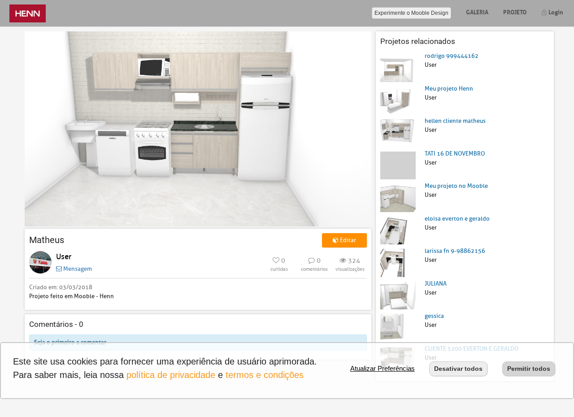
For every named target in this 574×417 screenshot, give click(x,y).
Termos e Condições (265, 375)
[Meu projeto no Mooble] (398, 197)
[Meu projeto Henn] (398, 100)
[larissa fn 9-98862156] (398, 262)
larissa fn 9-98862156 (455, 251)
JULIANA (436, 283)
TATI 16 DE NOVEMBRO (455, 153)
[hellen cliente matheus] (398, 132)
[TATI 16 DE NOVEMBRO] (398, 165)
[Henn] (27, 13)
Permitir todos (528, 368)
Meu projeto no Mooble (456, 186)
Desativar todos (458, 368)
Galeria (477, 11)
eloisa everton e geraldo (457, 218)
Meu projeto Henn (449, 88)
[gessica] (398, 327)
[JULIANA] (398, 295)
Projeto (514, 11)
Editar (347, 240)
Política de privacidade (170, 375)
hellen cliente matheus (455, 121)
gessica (434, 316)
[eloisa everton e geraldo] (398, 230)
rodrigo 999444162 (451, 56)
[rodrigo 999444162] (398, 67)
